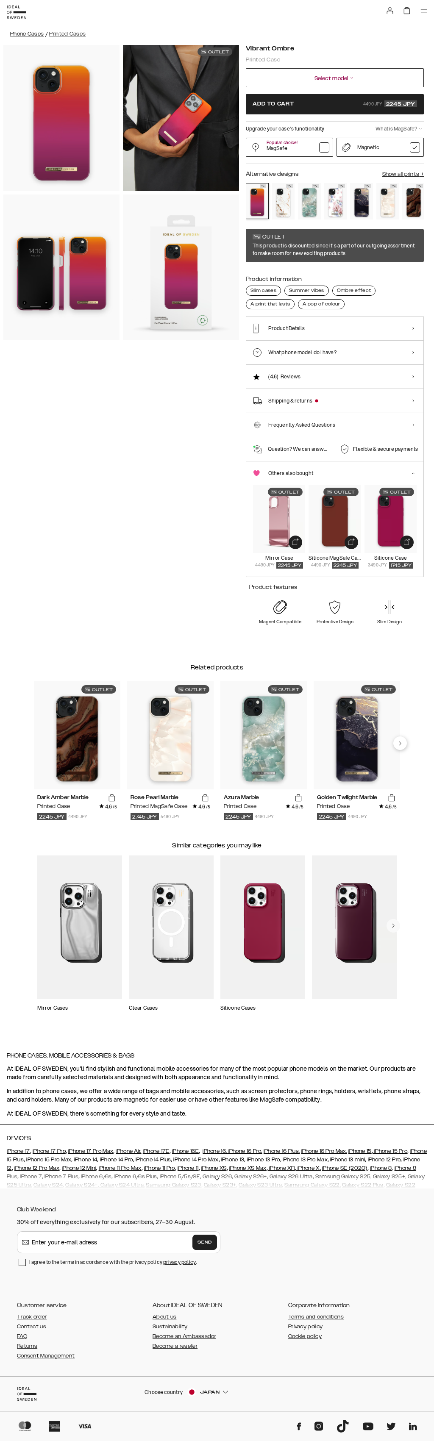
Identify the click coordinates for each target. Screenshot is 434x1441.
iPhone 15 (360, 1151)
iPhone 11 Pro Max (120, 1168)
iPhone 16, (215, 1151)
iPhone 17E (156, 1151)
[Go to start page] (16, 12)
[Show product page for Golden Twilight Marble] (361, 201)
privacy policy (179, 1262)
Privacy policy (305, 1327)
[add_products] (295, 542)
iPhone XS (214, 1168)
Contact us (31, 1327)
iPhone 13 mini (347, 1160)
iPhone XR (281, 1168)
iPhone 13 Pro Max (305, 1160)
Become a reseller (175, 1346)
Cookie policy (305, 1336)
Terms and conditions (316, 1317)
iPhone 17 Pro (49, 1151)
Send (205, 1242)
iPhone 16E (185, 1151)
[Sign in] (389, 10)
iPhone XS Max (248, 1168)
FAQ (22, 1336)
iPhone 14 (85, 1160)
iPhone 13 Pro (263, 1160)
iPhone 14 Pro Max (195, 1160)
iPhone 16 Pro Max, (324, 1151)
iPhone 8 (381, 1168)
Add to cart (334, 104)
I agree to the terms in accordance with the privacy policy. (113, 1262)
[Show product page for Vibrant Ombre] (257, 201)
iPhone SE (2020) (344, 1168)
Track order (32, 1317)
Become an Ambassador (184, 1336)
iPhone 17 (18, 1151)
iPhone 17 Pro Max (90, 1151)
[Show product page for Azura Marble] (309, 201)
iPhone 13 (233, 1160)
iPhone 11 (188, 1168)
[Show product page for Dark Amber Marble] (413, 201)
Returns (27, 1346)
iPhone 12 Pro (384, 1160)
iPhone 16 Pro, (244, 1151)
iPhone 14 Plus (152, 1160)
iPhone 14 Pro (115, 1160)
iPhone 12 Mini (79, 1168)
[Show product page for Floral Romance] (335, 201)
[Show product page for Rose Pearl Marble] (387, 201)
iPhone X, (308, 1168)
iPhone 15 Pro (390, 1151)
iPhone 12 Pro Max (36, 1168)
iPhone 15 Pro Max (48, 1160)
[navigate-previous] (400, 743)
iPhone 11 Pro (159, 1168)
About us (164, 1317)
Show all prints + (403, 174)
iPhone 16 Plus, (282, 1151)
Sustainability (170, 1327)
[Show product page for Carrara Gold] (283, 201)
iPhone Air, (128, 1151)
